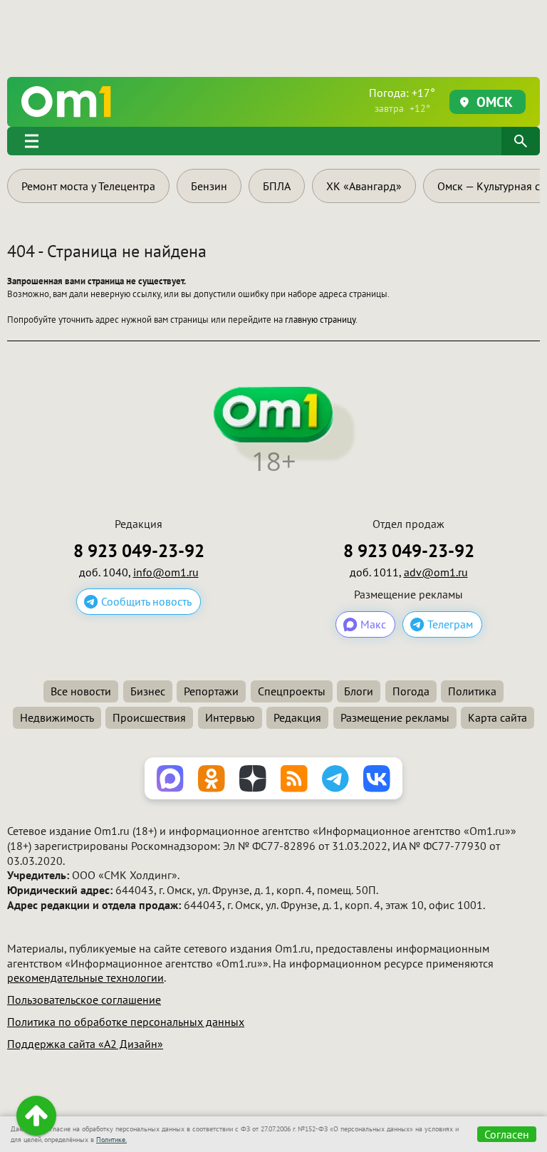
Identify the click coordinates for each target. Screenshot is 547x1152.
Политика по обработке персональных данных (125, 1022)
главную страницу (320, 319)
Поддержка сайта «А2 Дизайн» (85, 1044)
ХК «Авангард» (364, 186)
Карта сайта (497, 717)
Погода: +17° (402, 100)
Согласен (506, 1134)
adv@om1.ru (436, 572)
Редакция (297, 717)
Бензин (209, 186)
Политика (472, 691)
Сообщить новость (146, 601)
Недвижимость (57, 717)
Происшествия (149, 717)
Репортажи (211, 691)
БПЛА (277, 186)
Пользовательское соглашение (84, 999)
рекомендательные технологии (85, 977)
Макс (373, 624)
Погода (410, 691)
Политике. (111, 1139)
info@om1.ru (166, 572)
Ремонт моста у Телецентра (88, 186)
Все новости (81, 691)
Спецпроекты (291, 691)
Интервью (230, 717)
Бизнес (147, 691)
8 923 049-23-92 (138, 551)
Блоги (358, 691)
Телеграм (450, 624)
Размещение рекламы (394, 717)
